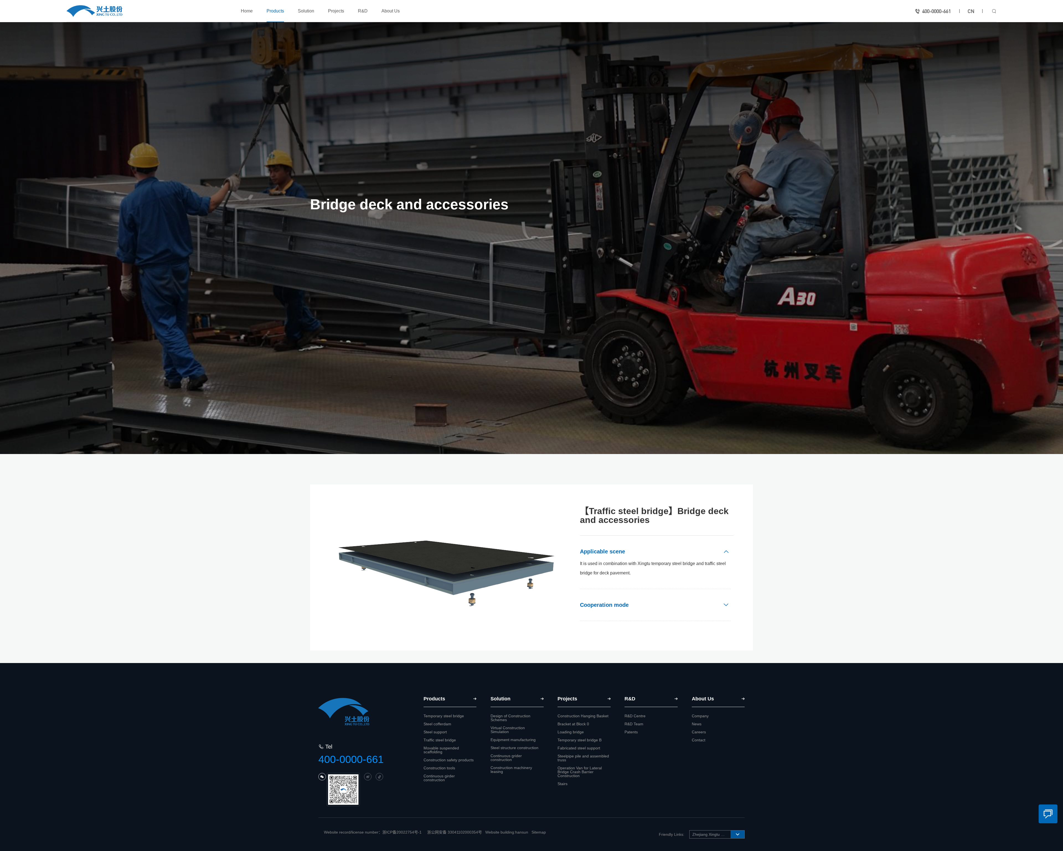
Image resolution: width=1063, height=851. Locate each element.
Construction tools (439, 768)
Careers (699, 732)
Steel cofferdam (437, 724)
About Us (390, 11)
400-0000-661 (936, 11)
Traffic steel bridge (440, 740)
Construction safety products (449, 760)
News (696, 724)
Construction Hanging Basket (583, 716)
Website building (499, 832)
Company (700, 716)
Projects (336, 11)
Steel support (435, 732)
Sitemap (539, 832)
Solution (306, 11)
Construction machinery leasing (511, 769)
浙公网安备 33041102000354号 (454, 832)
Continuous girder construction (439, 778)
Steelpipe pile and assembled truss (583, 758)
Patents (631, 732)
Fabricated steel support (579, 748)
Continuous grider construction (506, 758)
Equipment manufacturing (513, 740)
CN (970, 11)
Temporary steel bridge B (580, 740)
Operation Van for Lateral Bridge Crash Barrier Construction (580, 772)
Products (275, 11)
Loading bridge (571, 732)
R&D (363, 11)
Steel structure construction (514, 748)
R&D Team (634, 724)
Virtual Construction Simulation (508, 730)
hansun (521, 832)
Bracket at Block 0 (573, 724)
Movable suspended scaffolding (441, 750)
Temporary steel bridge (444, 716)
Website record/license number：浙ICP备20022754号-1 (373, 832)
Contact (698, 740)
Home (247, 11)
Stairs (562, 784)
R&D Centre (635, 716)
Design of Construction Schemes (510, 718)
